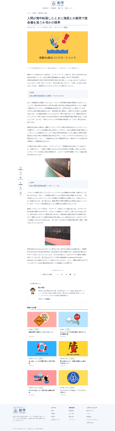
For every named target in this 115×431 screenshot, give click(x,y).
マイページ (72, 419)
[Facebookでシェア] (66, 274)
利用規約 (88, 416)
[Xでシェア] (62, 274)
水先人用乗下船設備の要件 (38, 185)
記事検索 (53, 8)
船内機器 (31, 329)
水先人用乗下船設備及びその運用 (40, 96)
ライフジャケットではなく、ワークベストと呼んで (73, 391)
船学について (69, 8)
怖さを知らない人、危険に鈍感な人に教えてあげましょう (73, 362)
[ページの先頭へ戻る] (111, 428)
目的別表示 (45, 8)
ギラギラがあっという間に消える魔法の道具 (42, 391)
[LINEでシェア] (70, 274)
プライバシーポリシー (92, 419)
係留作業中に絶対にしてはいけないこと (41, 332)
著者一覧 (60, 8)
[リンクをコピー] (74, 274)
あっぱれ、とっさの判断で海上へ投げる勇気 (42, 362)
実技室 (34, 13)
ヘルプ (88, 413)
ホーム (29, 13)
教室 (52, 410)
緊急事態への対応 (33, 358)
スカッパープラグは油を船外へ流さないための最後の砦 (73, 333)
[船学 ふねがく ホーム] (57, 3)
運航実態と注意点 (42, 13)
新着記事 (71, 410)
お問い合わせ (90, 422)
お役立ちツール (55, 419)
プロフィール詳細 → (44, 299)
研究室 (53, 416)
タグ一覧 (71, 413)
